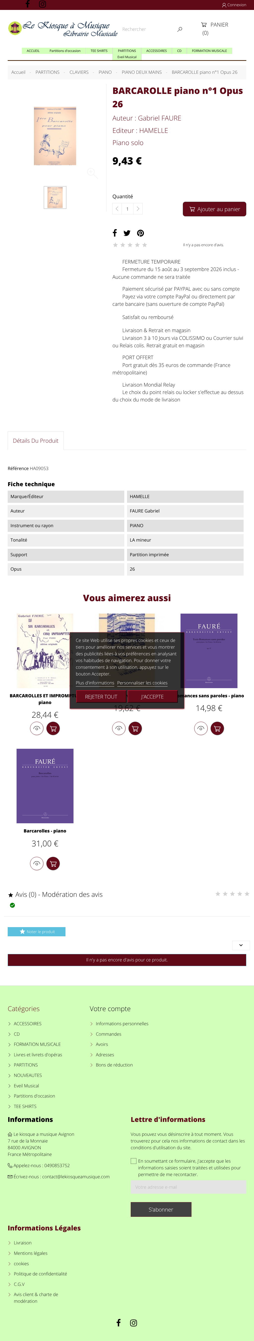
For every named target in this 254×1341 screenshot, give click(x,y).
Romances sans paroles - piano (209, 696)
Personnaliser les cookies (142, 683)
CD (17, 1034)
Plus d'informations (95, 683)
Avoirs (102, 1044)
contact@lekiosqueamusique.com (76, 1177)
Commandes (108, 1034)
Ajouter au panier (215, 209)
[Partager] (114, 233)
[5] (145, 244)
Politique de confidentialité (40, 1274)
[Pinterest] (140, 233)
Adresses (105, 1055)
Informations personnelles (122, 1024)
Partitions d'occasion (34, 1096)
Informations (30, 1119)
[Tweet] (127, 233)
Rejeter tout (101, 696)
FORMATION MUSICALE (37, 1044)
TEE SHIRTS (25, 1106)
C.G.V (19, 1284)
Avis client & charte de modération (36, 1298)
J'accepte (152, 696)
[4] (137, 244)
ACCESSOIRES (27, 1024)
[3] (130, 244)
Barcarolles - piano (45, 831)
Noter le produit (37, 931)
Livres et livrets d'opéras (38, 1055)
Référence (18, 469)
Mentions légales (30, 1253)
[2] (123, 244)
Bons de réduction (114, 1065)
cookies (21, 1264)
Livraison (23, 1243)
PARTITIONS (26, 1065)
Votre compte (110, 1008)
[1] (115, 244)
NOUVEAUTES (28, 1075)
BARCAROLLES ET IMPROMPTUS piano (45, 699)
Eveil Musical (26, 1086)
